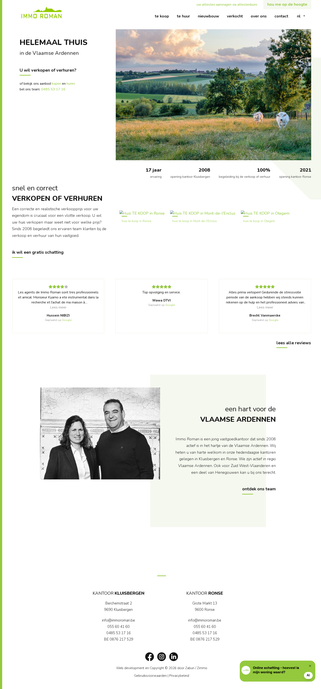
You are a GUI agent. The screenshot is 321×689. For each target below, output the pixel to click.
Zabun (189, 668)
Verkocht (237, 16)
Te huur (185, 16)
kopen (56, 83)
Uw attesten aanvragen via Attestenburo (229, 4)
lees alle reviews (293, 343)
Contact (283, 16)
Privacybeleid (179, 675)
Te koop (164, 16)
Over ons (261, 16)
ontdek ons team (259, 489)
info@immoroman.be (118, 620)
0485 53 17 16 (53, 89)
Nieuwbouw (210, 16)
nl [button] (298, 16)
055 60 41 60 (118, 626)
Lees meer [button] (58, 307)
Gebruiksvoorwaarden (150, 675)
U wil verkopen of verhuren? (48, 70)
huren (71, 83)
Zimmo (202, 668)
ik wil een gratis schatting (38, 252)
